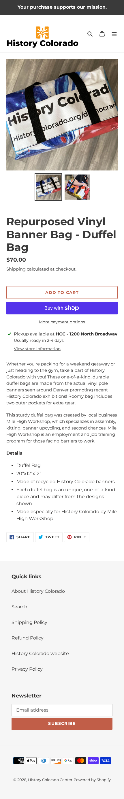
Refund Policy (28, 638)
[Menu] (114, 33)
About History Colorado (38, 591)
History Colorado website (40, 653)
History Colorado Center (50, 779)
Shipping (16, 269)
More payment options (62, 322)
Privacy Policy (27, 669)
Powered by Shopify (92, 779)
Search (19, 606)
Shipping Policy (29, 622)
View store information (37, 348)
